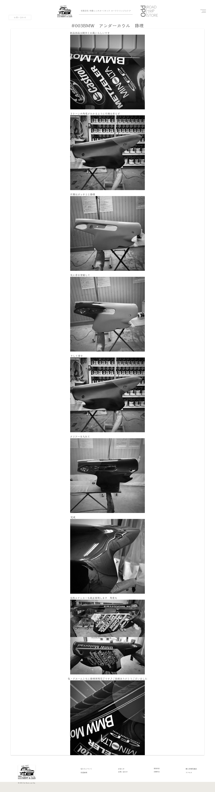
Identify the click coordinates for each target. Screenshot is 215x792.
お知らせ (121, 769)
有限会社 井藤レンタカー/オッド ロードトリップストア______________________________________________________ (106, 12)
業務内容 (157, 768)
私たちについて (86, 768)
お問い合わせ (123, 771)
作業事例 (84, 772)
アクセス (189, 772)
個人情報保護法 (191, 768)
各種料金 (157, 771)
